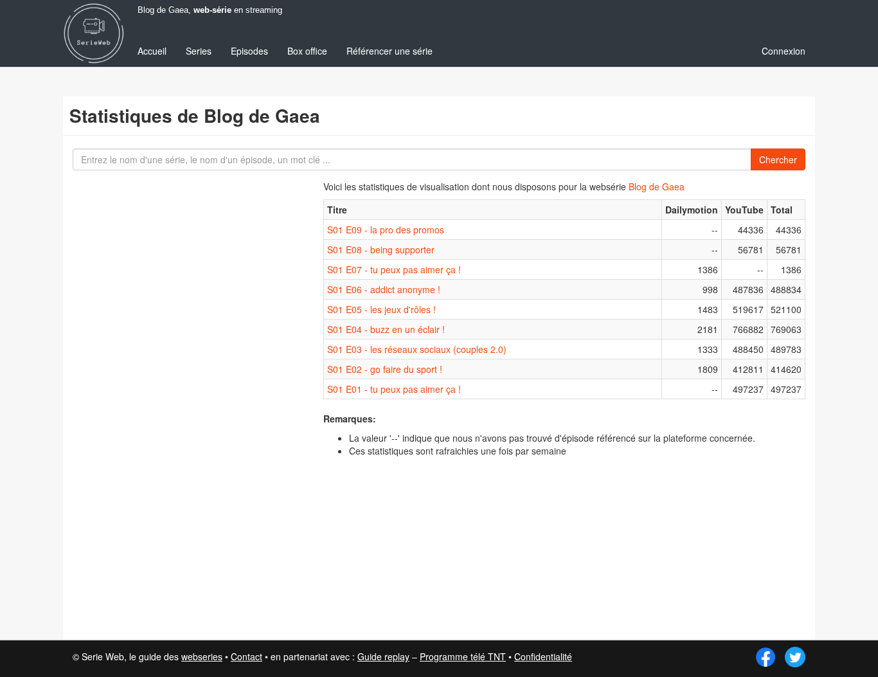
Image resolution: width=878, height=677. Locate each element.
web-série (212, 10)
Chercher (778, 159)
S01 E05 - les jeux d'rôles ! (381, 309)
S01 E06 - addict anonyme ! (383, 289)
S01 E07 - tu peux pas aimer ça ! (394, 269)
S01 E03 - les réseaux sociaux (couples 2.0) (416, 349)
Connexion (783, 50)
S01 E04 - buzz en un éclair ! (386, 329)
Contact (246, 656)
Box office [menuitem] (307, 50)
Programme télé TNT (463, 656)
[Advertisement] (165, 405)
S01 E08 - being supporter (381, 249)
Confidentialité (543, 656)
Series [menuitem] (198, 50)
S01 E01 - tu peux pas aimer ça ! (394, 389)
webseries (201, 656)
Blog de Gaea (657, 186)
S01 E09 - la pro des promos (385, 229)
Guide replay (383, 656)
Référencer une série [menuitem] (389, 50)
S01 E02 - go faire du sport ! (384, 369)
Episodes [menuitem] (249, 50)
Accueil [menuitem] (152, 50)
